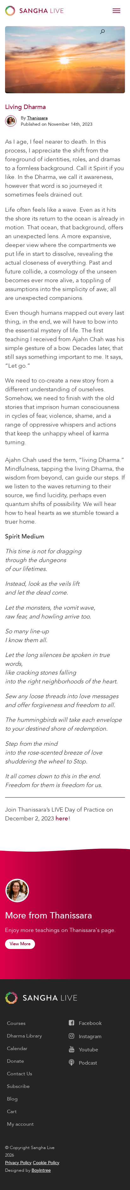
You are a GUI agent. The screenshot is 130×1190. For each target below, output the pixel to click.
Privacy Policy (18, 1163)
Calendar (17, 1048)
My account (20, 1124)
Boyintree (41, 1170)
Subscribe (18, 1086)
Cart (12, 1111)
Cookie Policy (46, 1163)
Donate (15, 1061)
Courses (16, 1023)
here (62, 818)
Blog (12, 1098)
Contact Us (19, 1073)
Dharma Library (24, 1035)
